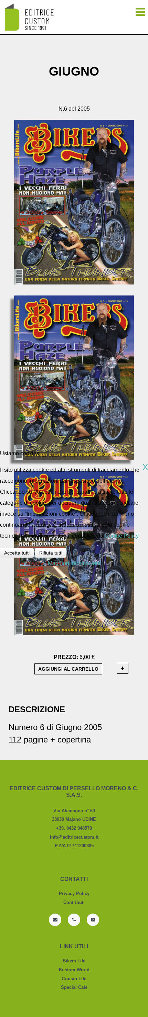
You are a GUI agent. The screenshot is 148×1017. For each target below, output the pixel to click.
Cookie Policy (122, 536)
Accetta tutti (17, 553)
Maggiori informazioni (74, 563)
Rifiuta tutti (50, 553)
